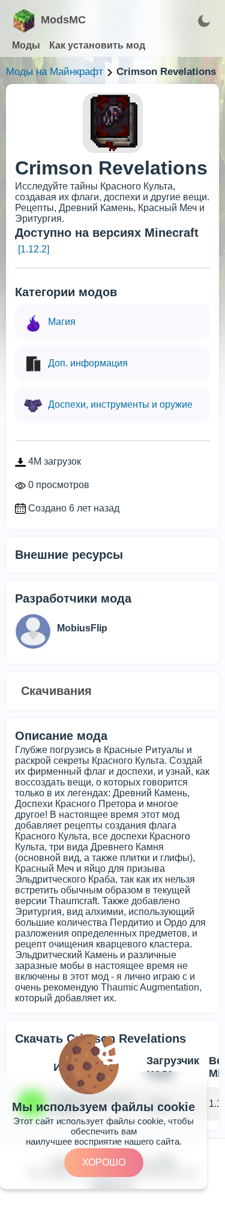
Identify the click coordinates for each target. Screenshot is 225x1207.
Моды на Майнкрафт (54, 71)
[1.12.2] (33, 249)
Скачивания (56, 690)
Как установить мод (97, 45)
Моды (26, 45)
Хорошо (103, 1162)
